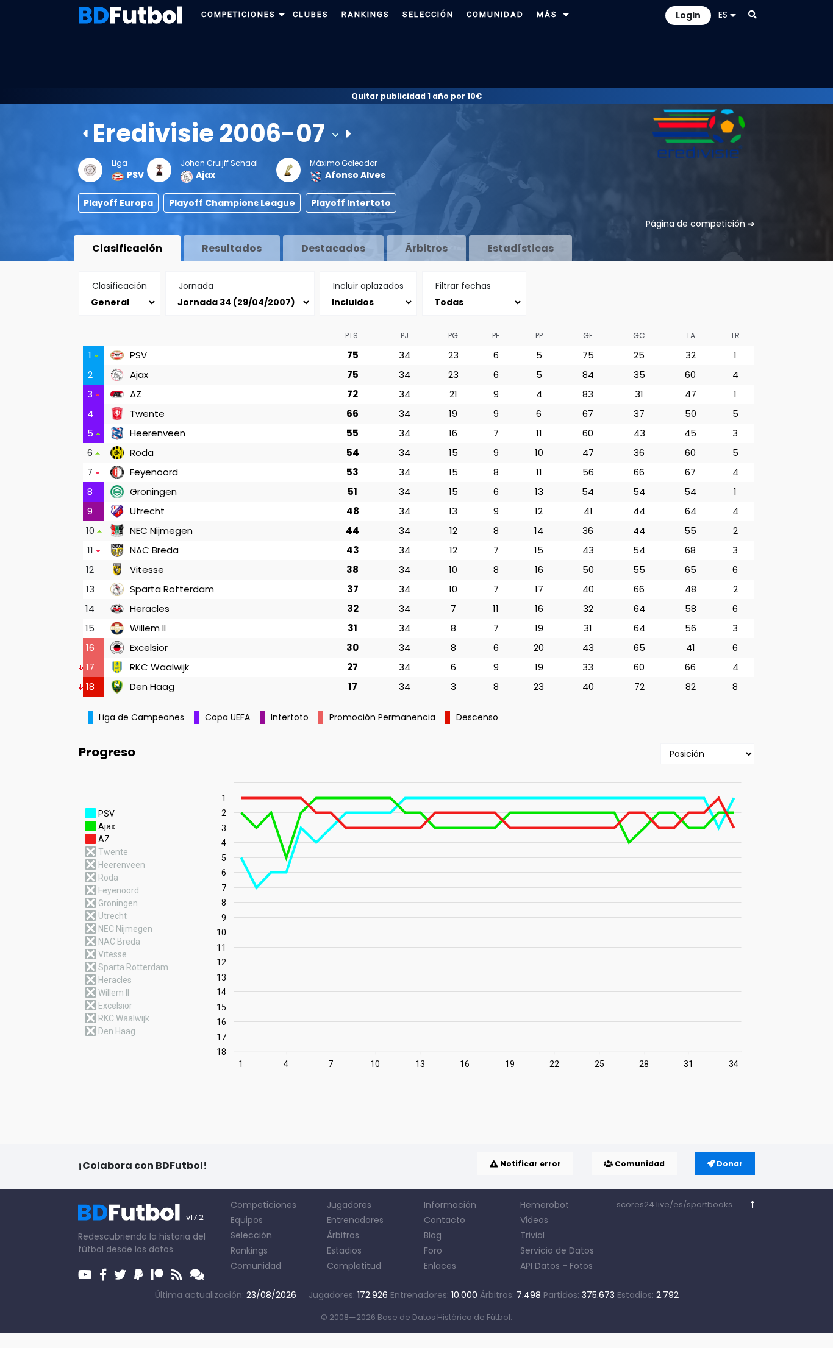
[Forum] (197, 1274)
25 (639, 355)
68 (690, 550)
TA (690, 335)
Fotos (581, 1266)
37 (639, 413)
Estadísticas (520, 248)
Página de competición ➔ (700, 224)
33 (587, 667)
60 (690, 374)
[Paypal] (138, 1274)
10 (539, 452)
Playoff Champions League (232, 203)
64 (690, 511)
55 (352, 433)
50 (690, 413)
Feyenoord (154, 472)
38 (352, 569)
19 (453, 413)
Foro (433, 1250)
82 (690, 686)
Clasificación (127, 248)
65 (690, 569)
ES (723, 15)
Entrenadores (355, 1220)
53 (352, 472)
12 (539, 511)
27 (352, 667)
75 (353, 355)
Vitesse (147, 569)
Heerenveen (157, 433)
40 (588, 589)
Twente (147, 413)
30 (352, 647)
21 (453, 394)
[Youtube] (85, 1274)
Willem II (148, 628)
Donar (729, 1163)
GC (639, 335)
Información (450, 1205)
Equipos (247, 1220)
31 (639, 394)
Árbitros (426, 248)
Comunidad (639, 1163)
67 (587, 413)
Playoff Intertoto (351, 203)
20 (539, 647)
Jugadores (349, 1205)
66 (352, 413)
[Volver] (753, 1204)
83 (587, 394)
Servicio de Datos (557, 1250)
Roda (142, 452)
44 (639, 511)
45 (690, 433)
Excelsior (149, 647)
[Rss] (176, 1274)
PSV (135, 175)
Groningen (153, 491)
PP (539, 335)
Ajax (205, 175)
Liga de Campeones (141, 717)
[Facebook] (103, 1274)
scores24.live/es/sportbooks (674, 1204)
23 (453, 355)
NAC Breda (154, 550)
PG (453, 335)
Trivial (532, 1235)
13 (539, 491)
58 (690, 608)
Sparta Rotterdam (172, 589)
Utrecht (147, 511)
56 (588, 472)
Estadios (344, 1250)
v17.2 (195, 1217)
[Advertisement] (416, 58)
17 (539, 589)
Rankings (249, 1250)
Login (688, 15)
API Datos (540, 1266)
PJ (405, 335)
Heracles (150, 608)
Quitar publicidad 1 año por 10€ (416, 96)
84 (588, 374)
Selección (251, 1235)
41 (588, 511)
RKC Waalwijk (159, 667)
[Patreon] (157, 1274)
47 (690, 394)
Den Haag (152, 686)
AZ (135, 394)
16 (453, 433)
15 (453, 452)
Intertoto (290, 717)
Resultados (232, 248)
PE (495, 335)
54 (352, 452)
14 (538, 530)
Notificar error (529, 1163)
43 (639, 433)
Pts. (352, 335)
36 (639, 452)
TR (735, 335)
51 (352, 491)
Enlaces (440, 1266)
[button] (282, 14)
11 (539, 433)
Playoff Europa (118, 203)
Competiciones (263, 1205)
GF (588, 335)
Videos (534, 1220)
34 (404, 355)
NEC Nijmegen (161, 530)
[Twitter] (120, 1274)
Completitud (354, 1266)
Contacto (444, 1220)
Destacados (333, 248)
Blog (433, 1235)
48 (352, 511)
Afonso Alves (355, 175)
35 (639, 374)
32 (690, 355)
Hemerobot (544, 1205)
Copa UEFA (227, 717)
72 (352, 394)
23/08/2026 (271, 1295)
